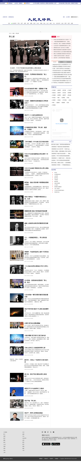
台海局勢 (56, 176)
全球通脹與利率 (57, 174)
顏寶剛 (59, 95)
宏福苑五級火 (57, 192)
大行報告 (56, 184)
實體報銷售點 (11, 16)
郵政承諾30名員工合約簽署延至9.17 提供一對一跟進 (62, 64)
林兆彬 (53, 97)
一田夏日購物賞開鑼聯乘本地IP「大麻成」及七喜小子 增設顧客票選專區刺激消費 (62, 41)
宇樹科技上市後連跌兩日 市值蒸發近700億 (62, 82)
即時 (19, 23)
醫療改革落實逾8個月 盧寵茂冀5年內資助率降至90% (63, 49)
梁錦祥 (59, 92)
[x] (51, 432)
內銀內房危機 (57, 183)
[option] (29, 52)
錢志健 (53, 92)
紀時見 (55, 172)
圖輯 (23, 448)
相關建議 (40, 458)
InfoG (38, 23)
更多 (68, 102)
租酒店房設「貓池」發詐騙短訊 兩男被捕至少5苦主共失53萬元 (63, 43)
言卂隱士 (65, 100)
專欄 (41, 23)
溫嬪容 (58, 102)
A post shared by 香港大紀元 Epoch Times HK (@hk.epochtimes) (65, 136)
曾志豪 (53, 90)
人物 (4, 452)
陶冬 (53, 102)
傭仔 (59, 97)
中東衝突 (56, 179)
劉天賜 (64, 90)
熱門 (22, 23)
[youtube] (53, 432)
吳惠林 (53, 100)
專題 (4, 448)
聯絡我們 (46, 458)
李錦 (68, 97)
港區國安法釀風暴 (57, 186)
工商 (23, 450)
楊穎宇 (64, 95)
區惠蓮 (53, 105)
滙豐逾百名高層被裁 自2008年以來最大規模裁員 (62, 66)
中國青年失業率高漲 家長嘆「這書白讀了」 (62, 55)
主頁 (10, 33)
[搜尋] (77, 17)
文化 (54, 23)
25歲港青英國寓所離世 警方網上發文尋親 (62, 74)
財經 (34, 23)
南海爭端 (56, 177)
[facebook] (45, 432)
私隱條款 (56, 458)
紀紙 (62, 23)
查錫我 (63, 102)
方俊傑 (69, 90)
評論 (44, 23)
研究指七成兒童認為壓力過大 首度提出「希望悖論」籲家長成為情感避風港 (63, 39)
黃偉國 (53, 95)
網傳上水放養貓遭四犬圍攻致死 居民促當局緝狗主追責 (63, 53)
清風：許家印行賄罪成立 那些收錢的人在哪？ (62, 68)
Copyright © (62, 458)
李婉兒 (59, 100)
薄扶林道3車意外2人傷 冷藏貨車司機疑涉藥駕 (63, 51)
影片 (4, 434)
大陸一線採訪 (57, 188)
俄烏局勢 (56, 181)
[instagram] (42, 432)
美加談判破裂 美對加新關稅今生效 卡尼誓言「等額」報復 (62, 80)
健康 (51, 23)
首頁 (9, 23)
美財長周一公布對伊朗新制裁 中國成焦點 (62, 57)
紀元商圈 (68, 16)
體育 (66, 23)
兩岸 (28, 23)
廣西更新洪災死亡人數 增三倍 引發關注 (61, 47)
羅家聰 (69, 92)
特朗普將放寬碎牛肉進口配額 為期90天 (62, 72)
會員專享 (14, 23)
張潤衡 (63, 97)
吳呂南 (64, 92)
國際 (31, 23)
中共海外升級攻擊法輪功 (59, 190)
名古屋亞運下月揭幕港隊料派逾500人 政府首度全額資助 (62, 45)
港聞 (25, 23)
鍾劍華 (59, 90)
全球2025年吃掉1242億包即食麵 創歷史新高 (62, 78)
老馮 (70, 100)
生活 (47, 23)
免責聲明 (51, 458)
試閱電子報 (5, 16)
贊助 (64, 16)
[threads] (48, 432)
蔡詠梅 (69, 95)
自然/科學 (58, 23)
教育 (69, 23)
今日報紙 (5, 432)
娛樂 (72, 23)
